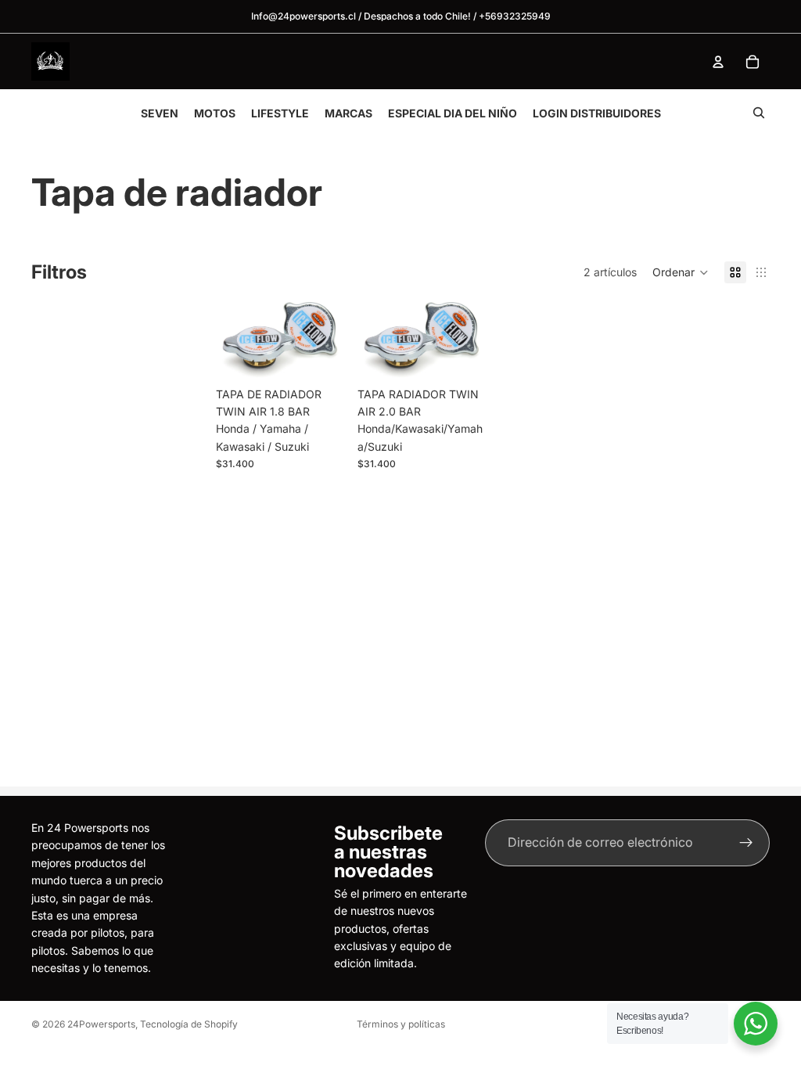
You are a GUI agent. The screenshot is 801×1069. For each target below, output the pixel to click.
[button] (680, 272)
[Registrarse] (746, 842)
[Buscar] (759, 112)
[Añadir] (321, 355)
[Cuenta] (718, 62)
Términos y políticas (401, 1024)
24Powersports (101, 1024)
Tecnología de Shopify (189, 1024)
